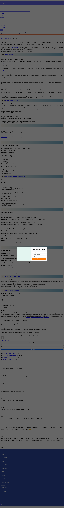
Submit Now (39, 258)
